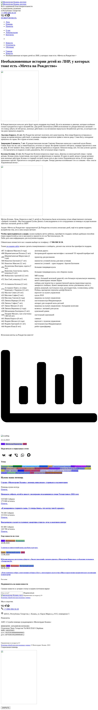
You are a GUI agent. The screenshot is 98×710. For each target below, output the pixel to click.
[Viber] (16, 455)
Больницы (43, 466)
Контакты (10, 35)
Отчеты (21, 471)
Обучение (10, 47)
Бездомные (17, 466)
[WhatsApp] (22, 455)
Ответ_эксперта (11, 471)
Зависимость (11, 469)
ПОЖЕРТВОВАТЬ (8, 18)
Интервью (21, 469)
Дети (3, 444)
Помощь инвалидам (48, 471)
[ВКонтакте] (4, 455)
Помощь (9, 24)
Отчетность (10, 45)
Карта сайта (6, 639)
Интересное (30, 469)
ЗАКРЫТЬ (5, 708)
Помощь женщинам (32, 471)
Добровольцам (12, 33)
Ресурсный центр (23, 473)
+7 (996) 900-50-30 (8, 13)
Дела (8, 22)
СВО (25, 444)
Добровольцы (80, 466)
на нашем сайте (12, 246)
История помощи (42, 469)
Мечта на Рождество (13, 444)
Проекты (9, 26)
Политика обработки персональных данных (15, 597)
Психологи (11, 473)
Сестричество (39, 473)
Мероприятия (54, 469)
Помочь (4, 489)
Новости (9, 43)
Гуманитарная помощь (61, 466)
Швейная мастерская (53, 473)
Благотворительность (30, 466)
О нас (8, 30)
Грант (50, 466)
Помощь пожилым (63, 471)
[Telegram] (10, 455)
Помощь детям (7, 466)
